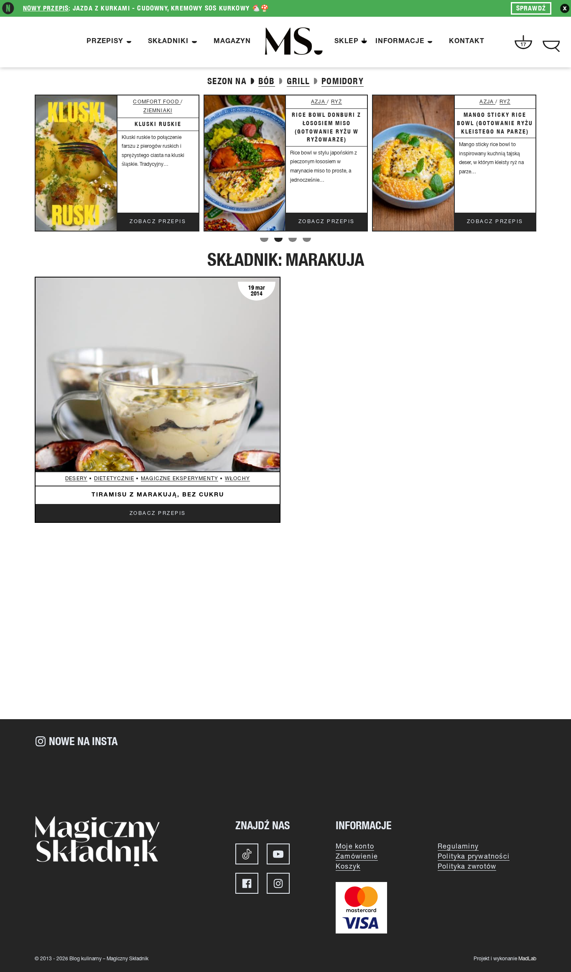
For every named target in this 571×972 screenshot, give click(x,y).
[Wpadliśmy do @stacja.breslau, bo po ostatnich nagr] (76, 778)
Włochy (237, 478)
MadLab (527, 959)
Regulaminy (458, 847)
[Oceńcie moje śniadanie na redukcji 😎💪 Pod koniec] (411, 778)
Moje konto (355, 847)
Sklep (346, 42)
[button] (264, 240)
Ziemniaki (157, 110)
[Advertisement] (285, 648)
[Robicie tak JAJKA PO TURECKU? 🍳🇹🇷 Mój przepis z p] (244, 778)
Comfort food (157, 102)
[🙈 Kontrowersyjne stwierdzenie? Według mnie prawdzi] (160, 778)
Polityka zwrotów (467, 867)
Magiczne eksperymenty (179, 478)
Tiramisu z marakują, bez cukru (158, 495)
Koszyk (348, 867)
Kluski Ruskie (158, 124)
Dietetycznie (114, 478)
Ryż (336, 102)
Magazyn (232, 42)
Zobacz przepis (158, 221)
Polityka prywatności (474, 857)
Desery (76, 478)
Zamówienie (357, 857)
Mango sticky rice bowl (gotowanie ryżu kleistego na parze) (495, 122)
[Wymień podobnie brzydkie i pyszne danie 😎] (327, 778)
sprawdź (531, 8)
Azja (319, 102)
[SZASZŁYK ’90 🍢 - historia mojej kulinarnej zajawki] (494, 778)
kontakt (466, 42)
